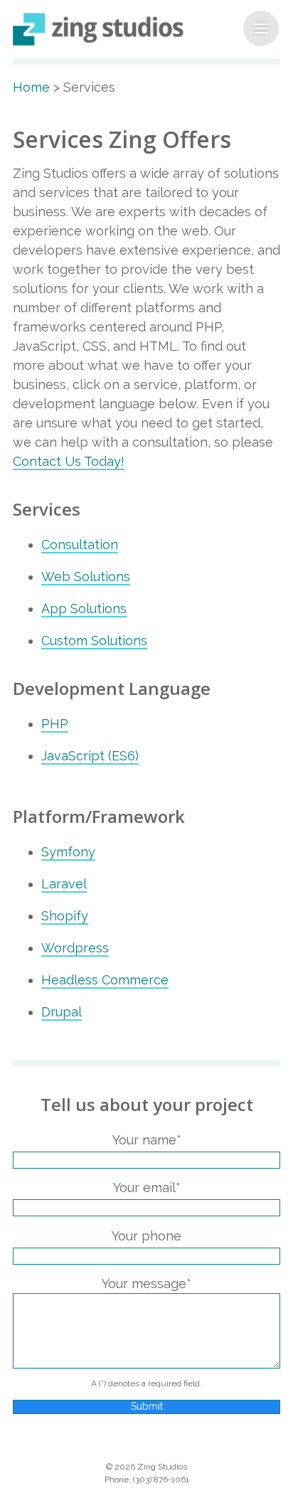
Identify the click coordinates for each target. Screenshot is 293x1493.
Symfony (68, 851)
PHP (54, 723)
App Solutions (84, 608)
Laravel (64, 883)
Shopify (64, 915)
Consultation (79, 544)
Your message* (146, 1283)
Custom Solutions (94, 640)
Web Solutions (85, 576)
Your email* (147, 1187)
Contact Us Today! (68, 461)
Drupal (61, 1011)
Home (31, 87)
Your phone (146, 1235)
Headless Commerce (105, 979)
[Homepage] (146, 29)
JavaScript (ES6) (90, 755)
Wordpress (75, 947)
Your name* (146, 1139)
